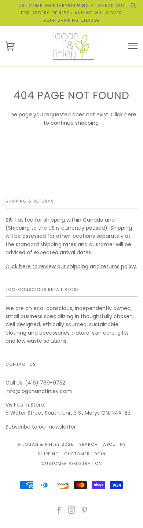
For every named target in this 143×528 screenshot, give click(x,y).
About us (114, 444)
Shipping (48, 454)
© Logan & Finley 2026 (45, 444)
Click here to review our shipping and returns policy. (71, 266)
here (130, 114)
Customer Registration (71, 463)
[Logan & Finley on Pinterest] (84, 511)
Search (88, 444)
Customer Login (85, 454)
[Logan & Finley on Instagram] (72, 511)
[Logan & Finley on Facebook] (59, 511)
